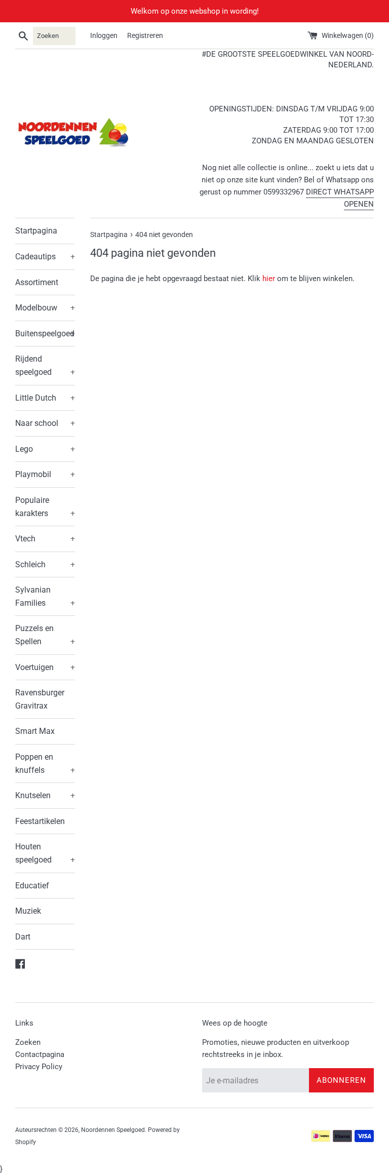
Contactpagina (39, 1054)
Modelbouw (45, 307)
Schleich (45, 564)
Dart (22, 937)
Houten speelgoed (45, 853)
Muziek (28, 911)
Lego (45, 449)
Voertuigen (45, 667)
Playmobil (45, 474)
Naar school (45, 423)
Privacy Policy (38, 1066)
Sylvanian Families (45, 596)
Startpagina (36, 231)
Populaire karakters (45, 506)
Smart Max (35, 731)
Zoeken (28, 1042)
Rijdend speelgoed (45, 365)
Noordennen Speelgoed (113, 1129)
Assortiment (36, 282)
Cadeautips (45, 256)
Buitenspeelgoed (45, 333)
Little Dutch (45, 398)
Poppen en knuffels (45, 763)
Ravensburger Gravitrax (39, 699)
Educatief (32, 885)
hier (268, 278)
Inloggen (104, 35)
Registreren (145, 35)
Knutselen (45, 795)
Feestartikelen (40, 821)
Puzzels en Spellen (45, 634)
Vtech (45, 538)
